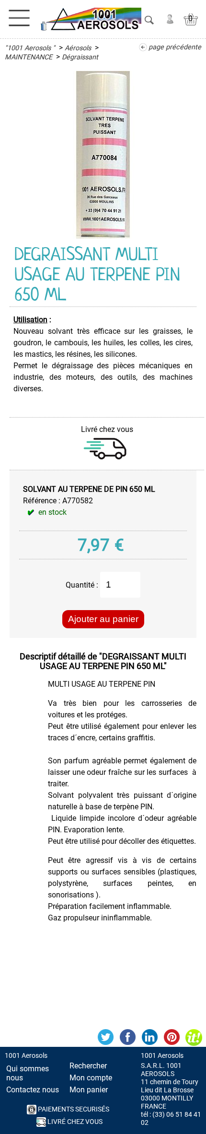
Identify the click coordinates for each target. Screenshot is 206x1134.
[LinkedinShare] (149, 1037)
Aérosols (78, 48)
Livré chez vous (74, 1122)
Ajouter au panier (103, 619)
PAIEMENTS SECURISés (72, 1109)
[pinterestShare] (171, 1037)
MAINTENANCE (28, 57)
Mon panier (88, 1089)
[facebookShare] (127, 1037)
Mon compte (90, 1077)
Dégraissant (80, 57)
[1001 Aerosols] (89, 19)
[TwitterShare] (105, 1037)
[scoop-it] (193, 1037)
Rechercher (88, 1065)
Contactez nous (32, 1089)
